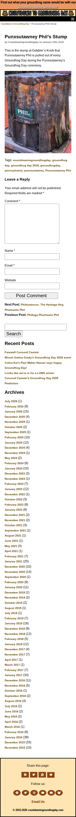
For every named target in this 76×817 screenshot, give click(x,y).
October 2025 (13, 427)
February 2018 (14, 638)
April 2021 (11, 551)
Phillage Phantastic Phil (43, 314)
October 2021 (13, 525)
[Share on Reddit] (42, 775)
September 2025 (15, 432)
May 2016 (11, 716)
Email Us (38, 801)
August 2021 (13, 535)
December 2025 (15, 416)
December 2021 (15, 514)
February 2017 (14, 670)
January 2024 (13, 468)
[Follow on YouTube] (42, 793)
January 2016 (13, 737)
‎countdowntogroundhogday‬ (32, 160)
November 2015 (15, 747)
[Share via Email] (51, 775)
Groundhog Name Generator (37, 7)
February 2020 (14, 582)
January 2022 (13, 509)
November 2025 (15, 421)
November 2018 (15, 633)
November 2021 (15, 520)
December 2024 (15, 447)
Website (10, 280)
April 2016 (11, 721)
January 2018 (13, 644)
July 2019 (11, 613)
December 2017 (15, 649)
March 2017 (12, 664)
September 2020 (15, 576)
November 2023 (15, 478)
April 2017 (11, 659)
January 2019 (13, 623)
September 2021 (15, 530)
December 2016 (15, 680)
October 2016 (13, 690)
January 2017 (13, 675)
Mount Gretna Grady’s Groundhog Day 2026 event (38, 357)
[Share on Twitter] (33, 775)
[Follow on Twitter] (25, 793)
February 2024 (14, 463)
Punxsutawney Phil (58, 170)
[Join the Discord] (51, 793)
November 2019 (15, 597)
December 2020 (15, 566)
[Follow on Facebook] (17, 793)
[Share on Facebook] (25, 775)
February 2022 (14, 504)
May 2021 (11, 546)
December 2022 (15, 494)
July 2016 (11, 706)
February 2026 (14, 406)
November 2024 (15, 452)
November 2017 (15, 654)
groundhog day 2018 (25, 165)
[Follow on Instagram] (34, 793)
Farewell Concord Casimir (22, 352)
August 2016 (13, 701)
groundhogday (50, 165)
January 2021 (13, 561)
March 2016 (12, 726)
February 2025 (14, 437)
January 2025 (13, 442)
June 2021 (11, 540)
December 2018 (15, 628)
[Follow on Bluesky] (59, 793)
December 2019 (15, 592)
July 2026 (11, 401)
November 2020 (15, 571)
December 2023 (15, 473)
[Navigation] (4, 19)
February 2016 (14, 732)
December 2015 (15, 742)
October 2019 (13, 602)
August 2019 (13, 608)
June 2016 (11, 711)
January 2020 (13, 587)
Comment (12, 201)
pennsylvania (14, 170)
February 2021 (14, 556)
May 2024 (11, 458)
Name (10, 250)
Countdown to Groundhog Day (15, 24)
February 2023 (14, 483)
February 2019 (14, 618)
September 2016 (15, 695)
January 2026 (13, 411)
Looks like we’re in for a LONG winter (29, 373)
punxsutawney (34, 170)
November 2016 (15, 685)
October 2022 (13, 499)
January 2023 (13, 489)
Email (10, 265)
